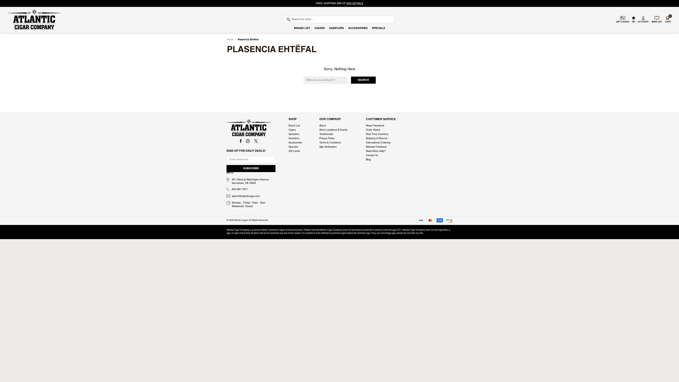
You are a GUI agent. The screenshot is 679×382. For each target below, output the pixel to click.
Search (363, 80)
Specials (378, 28)
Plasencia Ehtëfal (248, 39)
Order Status (373, 130)
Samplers (336, 28)
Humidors (294, 138)
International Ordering (378, 142)
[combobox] (339, 19)
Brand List (302, 28)
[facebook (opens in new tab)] (241, 141)
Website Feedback (376, 147)
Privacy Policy (327, 138)
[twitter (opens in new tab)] (256, 141)
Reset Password (375, 126)
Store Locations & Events (333, 130)
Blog (368, 159)
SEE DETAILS (354, 3)
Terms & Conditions (330, 142)
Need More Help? (376, 151)
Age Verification (328, 147)
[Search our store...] (288, 19)
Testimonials (326, 134)
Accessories (358, 28)
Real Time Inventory (377, 134)
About (322, 126)
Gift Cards (294, 151)
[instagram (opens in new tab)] (248, 141)
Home (230, 39)
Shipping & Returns (376, 138)
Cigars (319, 28)
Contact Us (372, 155)
